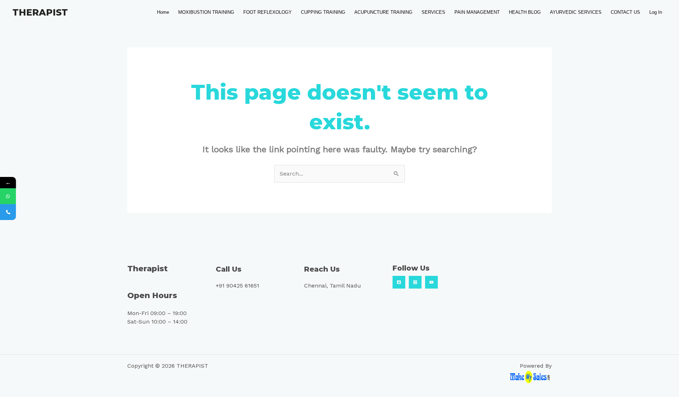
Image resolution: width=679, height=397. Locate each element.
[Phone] (8, 212)
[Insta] (415, 282)
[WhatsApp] (8, 196)
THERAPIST (40, 12)
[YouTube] (431, 282)
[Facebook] (399, 282)
